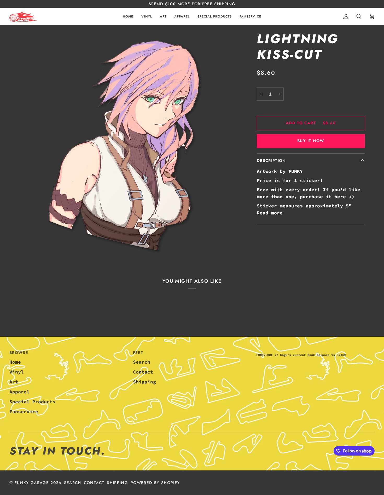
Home (15, 362)
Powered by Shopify (155, 483)
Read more (270, 213)
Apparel (19, 392)
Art (13, 382)
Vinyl (16, 372)
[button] (146, 16)
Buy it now (310, 141)
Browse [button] (18, 353)
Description (271, 160)
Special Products (32, 402)
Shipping (144, 382)
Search (141, 362)
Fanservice (23, 412)
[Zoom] (123, 145)
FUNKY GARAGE (32, 483)
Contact (143, 372)
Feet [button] (138, 353)
